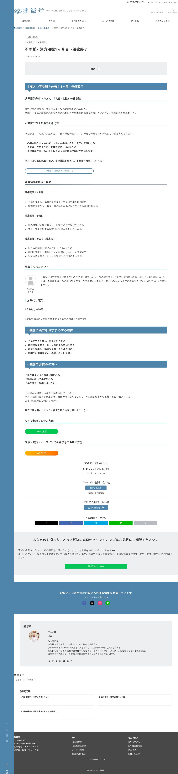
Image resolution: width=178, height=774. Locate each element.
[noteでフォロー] (71, 661)
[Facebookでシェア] (71, 523)
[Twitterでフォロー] (7, 729)
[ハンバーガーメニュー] (7, 9)
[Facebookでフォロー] (84, 603)
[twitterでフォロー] (53, 661)
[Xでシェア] (46, 523)
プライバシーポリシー (95, 759)
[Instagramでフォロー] (100, 603)
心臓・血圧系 (32, 37)
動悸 (30, 42)
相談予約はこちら (96, 566)
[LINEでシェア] (121, 523)
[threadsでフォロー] (68, 661)
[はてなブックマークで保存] (96, 523)
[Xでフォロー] (92, 603)
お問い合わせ (96, 488)
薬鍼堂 (102, 770)
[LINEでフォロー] (107, 603)
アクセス (174, 3)
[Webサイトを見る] (49, 661)
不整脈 (42, 42)
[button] (145, 523)
